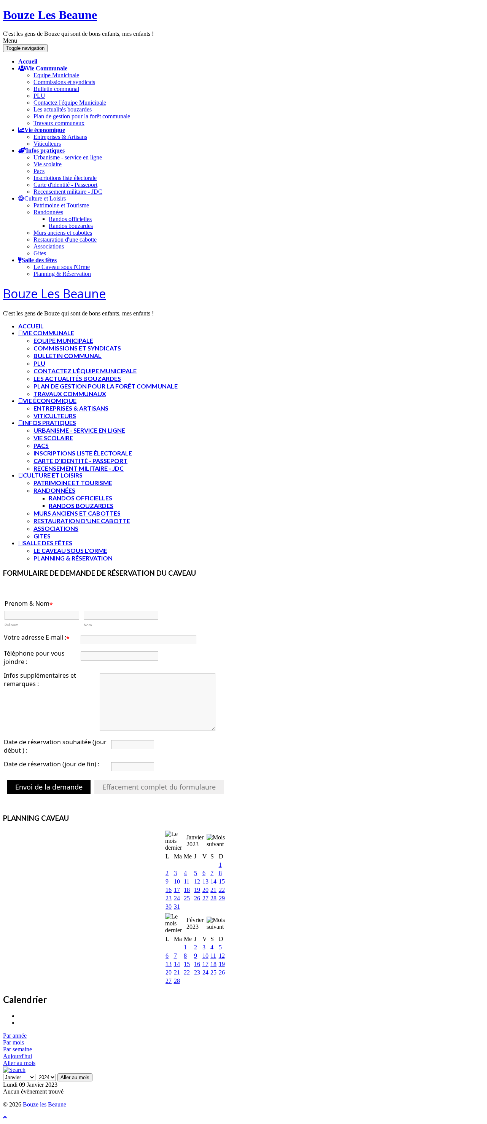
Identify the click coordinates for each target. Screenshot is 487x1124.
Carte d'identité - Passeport (65, 184)
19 (197, 890)
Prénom (11, 625)
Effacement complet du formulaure (159, 786)
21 (213, 890)
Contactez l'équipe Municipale (69, 102)
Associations (48, 246)
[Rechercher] (14, 1070)
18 (187, 890)
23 (169, 898)
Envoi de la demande (49, 786)
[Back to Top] (5, 1117)
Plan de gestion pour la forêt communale (81, 116)
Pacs (39, 171)
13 (205, 881)
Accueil (27, 61)
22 (222, 890)
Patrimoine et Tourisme (61, 205)
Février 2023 (195, 923)
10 (177, 881)
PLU (39, 95)
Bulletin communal (56, 89)
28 (213, 898)
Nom (88, 625)
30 (169, 906)
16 (169, 890)
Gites (39, 253)
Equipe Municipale (56, 75)
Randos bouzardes (71, 226)
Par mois (13, 1042)
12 (197, 881)
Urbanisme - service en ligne (67, 157)
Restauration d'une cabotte (65, 239)
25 (187, 898)
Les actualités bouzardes (62, 109)
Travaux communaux (58, 123)
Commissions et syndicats (64, 82)
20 (205, 890)
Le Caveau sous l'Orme (61, 267)
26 (197, 898)
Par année (15, 1035)
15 (222, 881)
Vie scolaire (47, 164)
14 (213, 881)
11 (186, 881)
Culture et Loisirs (45, 198)
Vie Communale (46, 68)
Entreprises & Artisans (60, 137)
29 (222, 898)
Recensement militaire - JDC (67, 191)
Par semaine (17, 1049)
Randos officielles (70, 219)
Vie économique (44, 130)
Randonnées (48, 212)
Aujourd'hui (17, 1056)
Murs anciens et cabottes (62, 232)
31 (177, 906)
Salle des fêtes (39, 260)
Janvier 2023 (195, 840)
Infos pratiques (45, 150)
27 (205, 898)
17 (177, 890)
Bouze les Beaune (44, 1104)
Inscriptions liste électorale (65, 178)
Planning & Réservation (62, 274)
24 (177, 898)
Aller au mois (19, 1063)
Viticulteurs (47, 143)
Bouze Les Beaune (50, 15)
